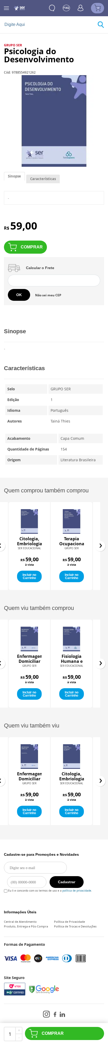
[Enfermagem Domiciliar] (29, 756)
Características (43, 178)
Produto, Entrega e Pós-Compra (26, 926)
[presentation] (100, 546)
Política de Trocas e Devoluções (75, 926)
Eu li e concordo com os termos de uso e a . (49, 890)
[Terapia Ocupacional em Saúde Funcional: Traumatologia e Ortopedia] (71, 521)
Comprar (32, 247)
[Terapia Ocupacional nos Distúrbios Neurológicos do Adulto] (29, 521)
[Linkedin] (62, 1014)
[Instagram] (46, 1014)
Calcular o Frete (40, 268)
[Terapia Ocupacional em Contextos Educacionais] (71, 639)
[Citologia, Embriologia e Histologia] (71, 756)
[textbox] (51, 24)
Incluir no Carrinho (29, 576)
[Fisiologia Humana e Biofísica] (29, 639)
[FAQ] (66, 8)
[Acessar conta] (81, 7)
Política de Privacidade (69, 922)
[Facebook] (55, 1014)
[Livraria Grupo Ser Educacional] (19, 8)
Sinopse (14, 176)
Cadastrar (66, 882)
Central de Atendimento (20, 922)
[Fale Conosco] (52, 8)
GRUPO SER (13, 45)
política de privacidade (76, 890)
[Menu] (6, 8)
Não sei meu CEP (48, 295)
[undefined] (54, 121)
